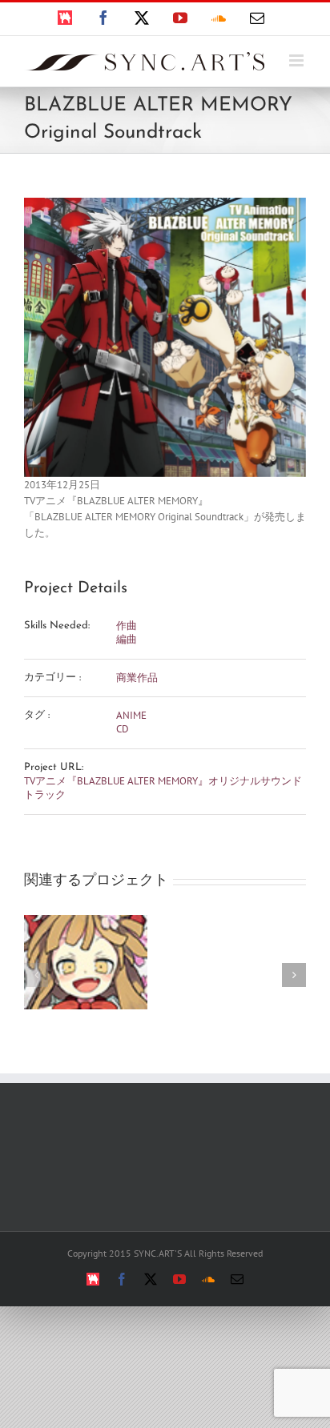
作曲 (126, 625)
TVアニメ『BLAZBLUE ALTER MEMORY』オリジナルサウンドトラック (163, 787)
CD (122, 729)
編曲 (126, 639)
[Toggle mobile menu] (297, 60)
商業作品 (137, 677)
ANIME (131, 715)
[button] (36, 975)
